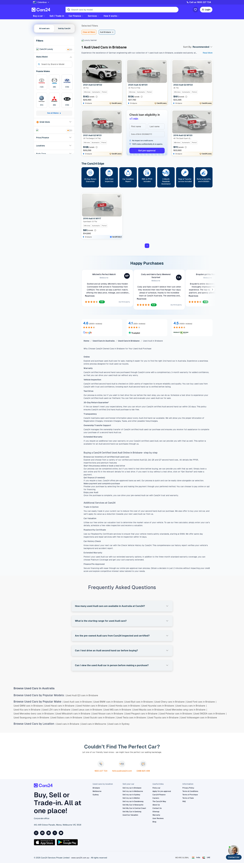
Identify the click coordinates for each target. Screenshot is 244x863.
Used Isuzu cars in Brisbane (191, 705)
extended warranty (125, 557)
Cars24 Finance (158, 795)
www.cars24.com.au (80, 858)
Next (212, 289)
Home (86, 341)
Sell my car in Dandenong (133, 801)
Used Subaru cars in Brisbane (67, 717)
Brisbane (96, 788)
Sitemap (155, 812)
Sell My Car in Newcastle (133, 805)
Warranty (156, 815)
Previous (81, 289)
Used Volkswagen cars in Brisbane (198, 717)
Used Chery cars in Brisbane (170, 701)
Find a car (156, 788)
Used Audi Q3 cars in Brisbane (82, 695)
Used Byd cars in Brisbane (139, 701)
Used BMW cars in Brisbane (109, 701)
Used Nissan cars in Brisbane (108, 713)
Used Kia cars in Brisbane (28, 709)
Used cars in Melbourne (94, 724)
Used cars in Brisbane (68, 724)
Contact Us (157, 808)
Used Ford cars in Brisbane (201, 701)
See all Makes (53, 113)
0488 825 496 (143, 771)
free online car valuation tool (107, 522)
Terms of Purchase (190, 795)
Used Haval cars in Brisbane (60, 705)
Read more (90, 296)
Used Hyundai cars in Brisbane (159, 705)
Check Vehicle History (131, 545)
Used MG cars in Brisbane (118, 709)
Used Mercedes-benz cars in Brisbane (34, 713)
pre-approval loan (134, 568)
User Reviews (158, 818)
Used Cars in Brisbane (129, 341)
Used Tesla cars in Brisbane (132, 717)
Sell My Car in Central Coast (134, 808)
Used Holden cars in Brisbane (92, 705)
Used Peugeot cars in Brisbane (142, 713)
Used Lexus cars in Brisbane (88, 709)
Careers (155, 798)
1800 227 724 (100, 771)
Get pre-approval (147, 150)
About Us (156, 805)
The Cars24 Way (159, 801)
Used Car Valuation (130, 815)
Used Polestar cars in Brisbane (176, 713)
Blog (154, 822)
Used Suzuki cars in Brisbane (100, 717)
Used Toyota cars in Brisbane (164, 717)
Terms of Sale (188, 798)
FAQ (184, 801)
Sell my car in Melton (131, 798)
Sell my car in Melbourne (133, 791)
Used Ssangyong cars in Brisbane (32, 717)
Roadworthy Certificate (102, 534)
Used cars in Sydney (118, 724)
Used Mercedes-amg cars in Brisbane (186, 709)
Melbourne (97, 791)
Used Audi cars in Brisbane (78, 701)
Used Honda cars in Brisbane (125, 705)
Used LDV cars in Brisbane (57, 709)
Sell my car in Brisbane (132, 788)
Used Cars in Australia (104, 341)
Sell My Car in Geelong (132, 812)
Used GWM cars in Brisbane (29, 705)
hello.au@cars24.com (122, 771)
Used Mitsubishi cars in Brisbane (74, 713)
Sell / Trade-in (57, 16)
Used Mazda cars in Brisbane (149, 709)
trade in (100, 511)
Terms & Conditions (190, 791)
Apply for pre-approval (161, 791)
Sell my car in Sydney (131, 795)
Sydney (96, 795)
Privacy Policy (188, 788)
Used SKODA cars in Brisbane (210, 713)
